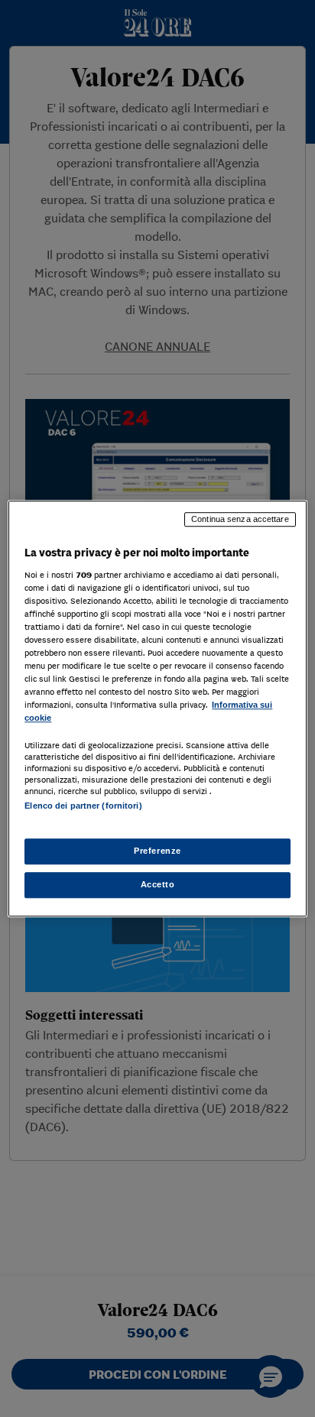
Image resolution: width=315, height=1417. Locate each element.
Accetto (158, 884)
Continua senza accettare (240, 519)
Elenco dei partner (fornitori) (82, 806)
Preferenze (157, 850)
